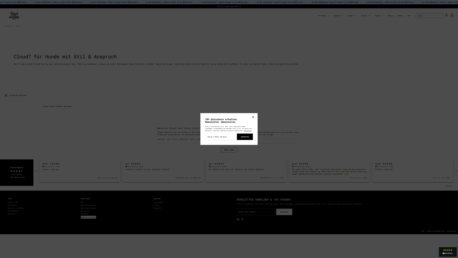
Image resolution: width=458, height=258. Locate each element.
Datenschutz (248, 131)
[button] (448, 252)
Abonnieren (245, 137)
